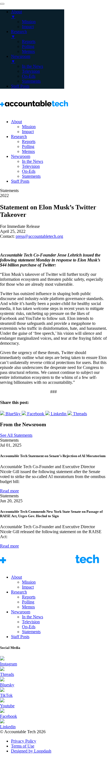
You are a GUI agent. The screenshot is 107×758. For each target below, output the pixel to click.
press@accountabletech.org (39, 236)
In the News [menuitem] (32, 66)
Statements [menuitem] (31, 81)
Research (19, 136)
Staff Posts (20, 181)
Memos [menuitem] (28, 51)
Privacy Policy (23, 741)
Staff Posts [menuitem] (20, 86)
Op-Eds (28, 171)
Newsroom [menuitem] (20, 59)
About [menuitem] (16, 14)
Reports (28, 141)
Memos (28, 151)
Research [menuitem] (19, 34)
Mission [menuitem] (29, 21)
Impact (28, 131)
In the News (32, 161)
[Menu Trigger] (2, 4)
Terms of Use (22, 746)
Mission (29, 126)
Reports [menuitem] (28, 41)
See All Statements (16, 435)
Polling (28, 146)
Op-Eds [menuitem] (28, 76)
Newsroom (20, 156)
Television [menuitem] (31, 71)
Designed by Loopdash (31, 751)
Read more (9, 491)
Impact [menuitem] (28, 26)
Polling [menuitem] (28, 46)
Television (31, 166)
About (16, 121)
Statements (31, 176)
